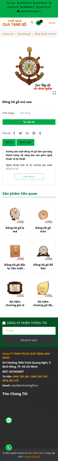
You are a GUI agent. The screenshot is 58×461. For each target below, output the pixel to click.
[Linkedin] (27, 133)
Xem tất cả (29, 176)
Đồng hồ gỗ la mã (15, 229)
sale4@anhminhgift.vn (30, 11)
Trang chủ (7, 33)
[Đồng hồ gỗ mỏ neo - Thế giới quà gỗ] (29, 68)
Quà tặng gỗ (24, 33)
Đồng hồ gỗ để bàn (43, 266)
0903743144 (44, 7)
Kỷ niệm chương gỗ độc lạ (43, 303)
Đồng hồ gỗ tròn (43, 229)
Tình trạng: (8, 112)
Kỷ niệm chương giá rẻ (14, 303)
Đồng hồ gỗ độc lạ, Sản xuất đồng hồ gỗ (14, 266)
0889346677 (29, 7)
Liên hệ (30, 121)
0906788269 (42, 2)
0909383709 (26, 2)
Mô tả (9, 142)
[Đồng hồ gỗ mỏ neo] (14, 23)
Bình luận (25, 142)
